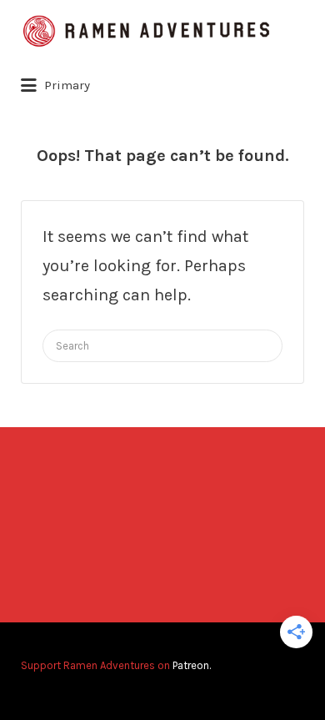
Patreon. (191, 665)
